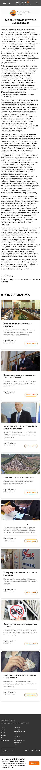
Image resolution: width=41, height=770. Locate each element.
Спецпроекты (5, 740)
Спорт (3, 730)
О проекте (17, 727)
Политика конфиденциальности (19, 731)
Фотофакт (4, 735)
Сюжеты (3, 738)
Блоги (3, 732)
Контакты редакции (17, 737)
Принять (34, 763)
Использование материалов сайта (19, 742)
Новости (3, 727)
